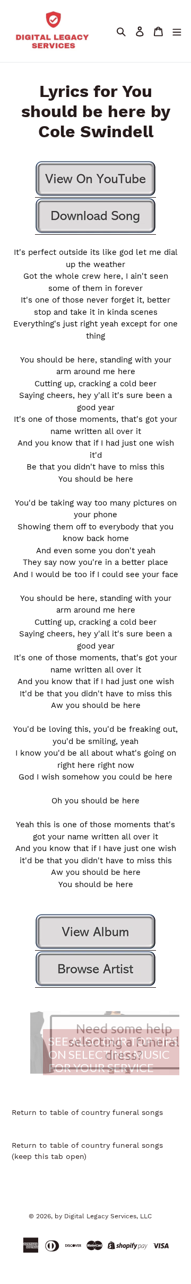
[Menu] (177, 31)
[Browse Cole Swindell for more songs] (95, 969)
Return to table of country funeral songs (87, 1112)
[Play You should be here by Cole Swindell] (95, 179)
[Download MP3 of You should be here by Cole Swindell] (95, 216)
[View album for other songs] (95, 932)
